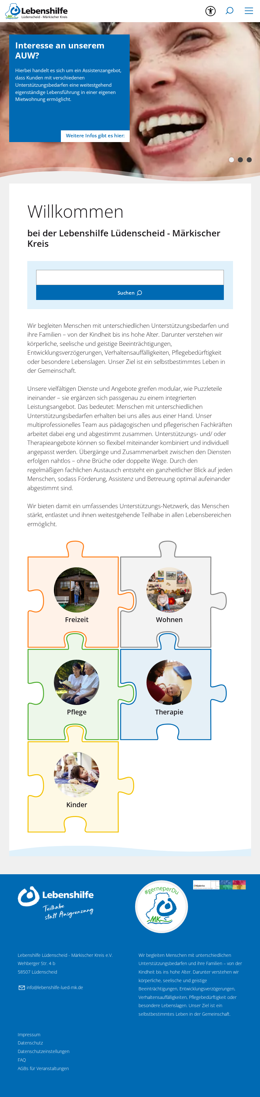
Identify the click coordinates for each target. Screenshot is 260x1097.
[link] (73, 586)
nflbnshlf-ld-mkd (54, 987)
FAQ (22, 1060)
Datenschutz (30, 1043)
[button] (249, 11)
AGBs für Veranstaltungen (43, 1068)
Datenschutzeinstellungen (43, 1051)
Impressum (29, 1035)
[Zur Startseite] (36, 11)
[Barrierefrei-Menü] (210, 11)
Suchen (126, 293)
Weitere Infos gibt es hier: (95, 135)
